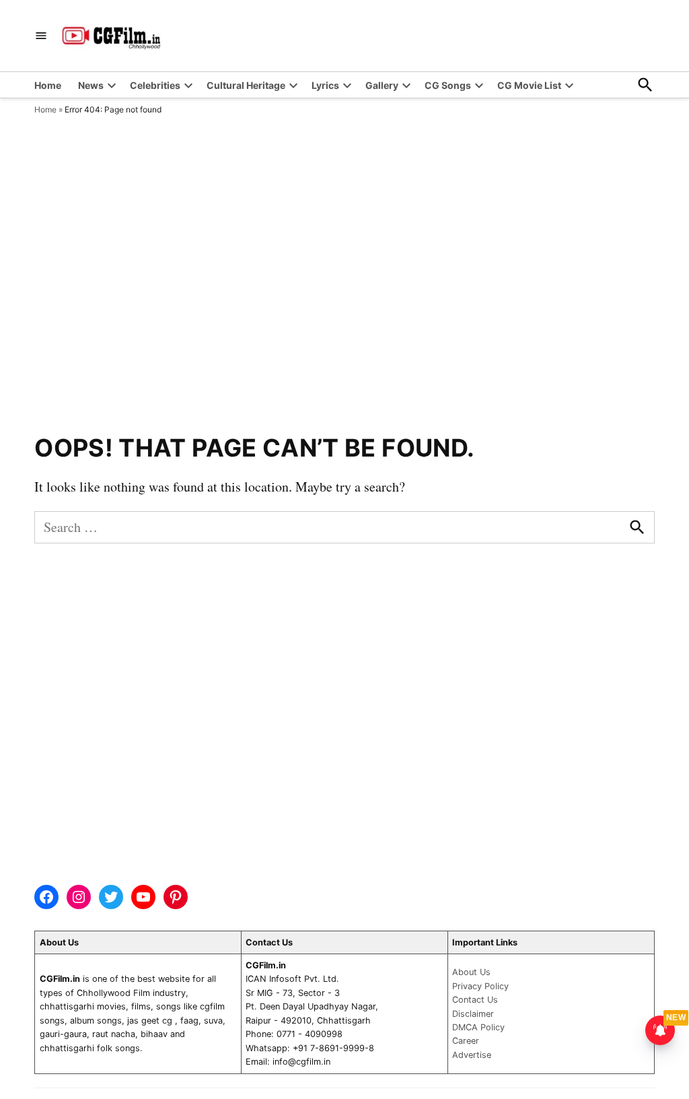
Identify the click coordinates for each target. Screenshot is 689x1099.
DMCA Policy (478, 1027)
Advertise (471, 1055)
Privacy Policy (480, 986)
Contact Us (475, 1000)
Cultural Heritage (246, 85)
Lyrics (325, 85)
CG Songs (448, 85)
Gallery (381, 85)
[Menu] (41, 36)
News (91, 85)
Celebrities (155, 85)
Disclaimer (473, 1014)
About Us (471, 972)
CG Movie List (529, 85)
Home (47, 85)
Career (465, 1041)
